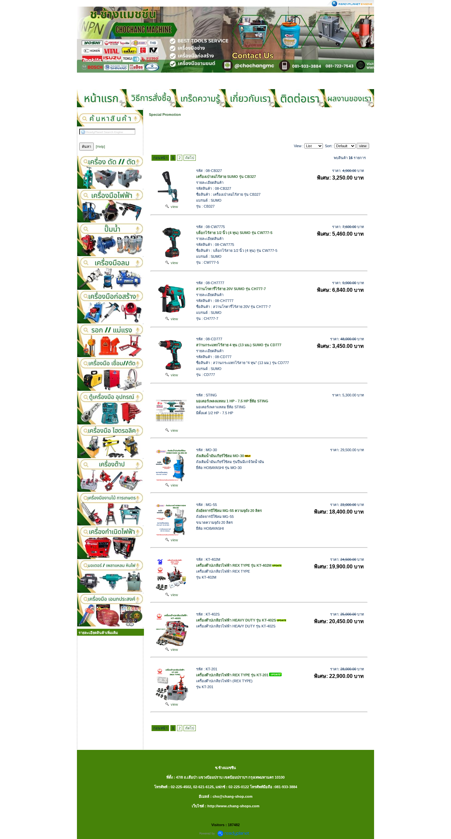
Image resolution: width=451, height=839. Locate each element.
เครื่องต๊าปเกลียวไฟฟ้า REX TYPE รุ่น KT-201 (232, 675)
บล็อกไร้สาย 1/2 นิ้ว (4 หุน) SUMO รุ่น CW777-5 (234, 233)
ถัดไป (189, 158)
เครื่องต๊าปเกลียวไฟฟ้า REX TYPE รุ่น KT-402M (233, 565)
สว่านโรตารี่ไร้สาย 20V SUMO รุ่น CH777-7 (231, 289)
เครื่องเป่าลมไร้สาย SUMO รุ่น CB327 (226, 177)
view (173, 207)
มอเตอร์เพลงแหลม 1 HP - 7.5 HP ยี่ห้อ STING (232, 401)
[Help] (100, 147)
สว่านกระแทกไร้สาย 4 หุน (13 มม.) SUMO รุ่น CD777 (238, 345)
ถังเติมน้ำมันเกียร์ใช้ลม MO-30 (220, 456)
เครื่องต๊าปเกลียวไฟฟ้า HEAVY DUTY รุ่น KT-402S (236, 620)
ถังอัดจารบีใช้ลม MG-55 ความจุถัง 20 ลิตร (229, 511)
